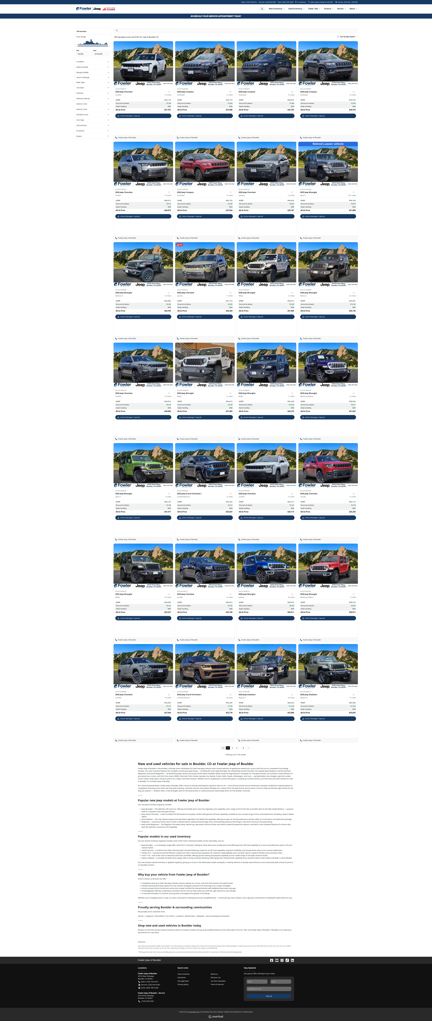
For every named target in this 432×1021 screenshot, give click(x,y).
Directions (182, 977)
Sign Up (269, 996)
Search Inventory (262, 9)
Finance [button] (327, 8)
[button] (300, 2)
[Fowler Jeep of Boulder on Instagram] (281, 960)
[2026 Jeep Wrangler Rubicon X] (143, 264)
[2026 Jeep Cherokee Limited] (143, 63)
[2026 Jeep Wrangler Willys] (266, 264)
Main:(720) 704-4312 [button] (149, 981)
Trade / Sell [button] (313, 8)
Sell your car (215, 977)
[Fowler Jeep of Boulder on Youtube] (276, 960)
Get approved (183, 981)
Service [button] (340, 8)
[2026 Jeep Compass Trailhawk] (205, 63)
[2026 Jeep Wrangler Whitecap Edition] (328, 365)
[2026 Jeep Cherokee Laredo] (143, 164)
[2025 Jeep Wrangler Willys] (143, 566)
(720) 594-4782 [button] (148, 1001)
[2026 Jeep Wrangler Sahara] (266, 566)
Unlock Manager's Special (130, 116)
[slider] (76, 46)
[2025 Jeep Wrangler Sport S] (328, 164)
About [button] (352, 8)
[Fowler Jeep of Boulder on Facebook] (270, 960)
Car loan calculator (218, 981)
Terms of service (217, 984)
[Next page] (248, 748)
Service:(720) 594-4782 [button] (150, 985)
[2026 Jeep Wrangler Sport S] (143, 465)
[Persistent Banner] (216, 16)
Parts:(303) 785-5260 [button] (149, 988)
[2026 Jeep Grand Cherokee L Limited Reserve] (205, 465)
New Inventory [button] (275, 8)
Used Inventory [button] (295, 8)
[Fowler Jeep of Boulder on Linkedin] (291, 960)
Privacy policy (183, 984)
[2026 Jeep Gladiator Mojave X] (266, 666)
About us (214, 974)
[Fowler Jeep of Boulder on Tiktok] (286, 960)
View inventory (183, 974)
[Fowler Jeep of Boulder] (95, 9)
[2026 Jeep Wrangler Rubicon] (328, 264)
